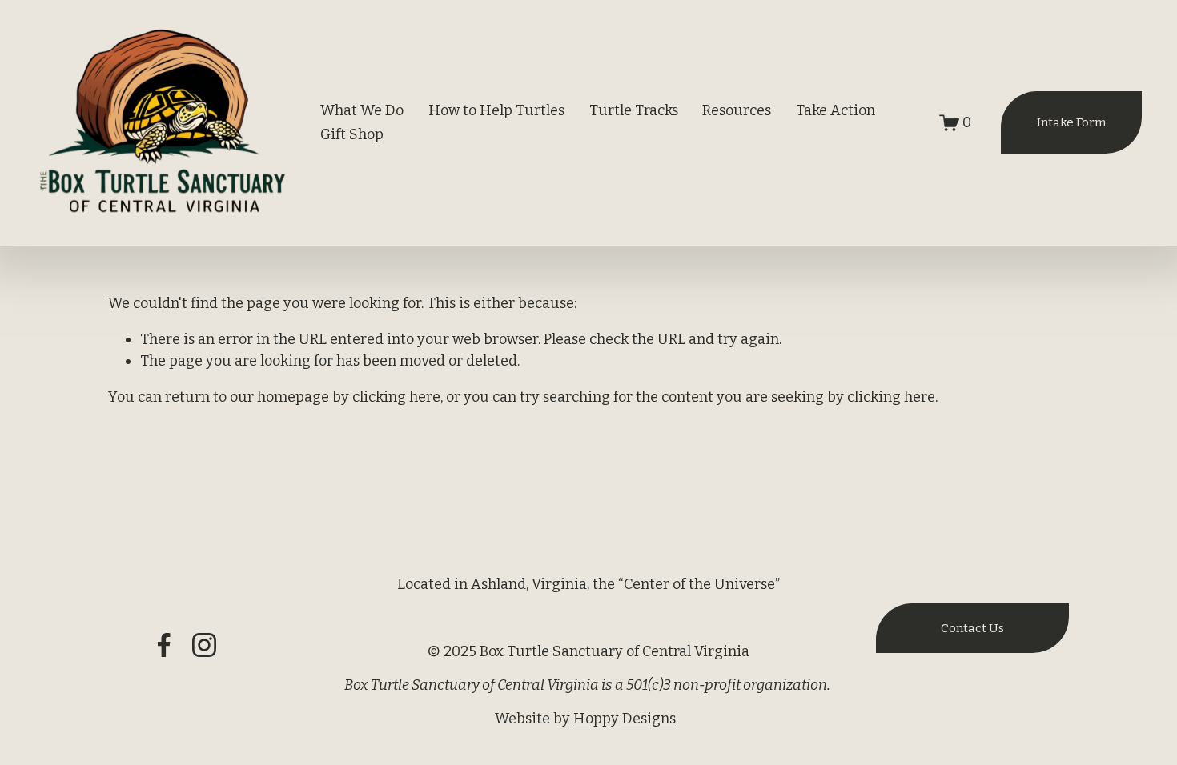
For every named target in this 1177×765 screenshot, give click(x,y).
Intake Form (1071, 122)
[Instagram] (204, 645)
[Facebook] (164, 645)
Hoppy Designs (624, 718)
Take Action (835, 110)
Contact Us (972, 628)
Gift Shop (352, 134)
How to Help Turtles (496, 110)
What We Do (362, 110)
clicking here (396, 397)
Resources (736, 110)
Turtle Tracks (633, 110)
